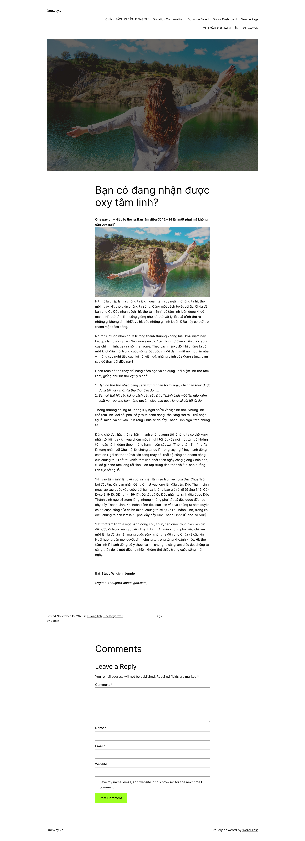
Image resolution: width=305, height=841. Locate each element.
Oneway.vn (55, 11)
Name (100, 728)
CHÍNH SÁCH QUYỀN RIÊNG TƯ (127, 19)
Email (100, 746)
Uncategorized (113, 616)
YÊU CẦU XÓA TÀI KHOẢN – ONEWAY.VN (230, 28)
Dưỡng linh (94, 616)
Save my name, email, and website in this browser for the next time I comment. (151, 784)
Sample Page (249, 19)
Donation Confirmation (168, 19)
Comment (103, 685)
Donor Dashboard (225, 19)
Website (101, 764)
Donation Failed (198, 19)
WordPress (250, 830)
